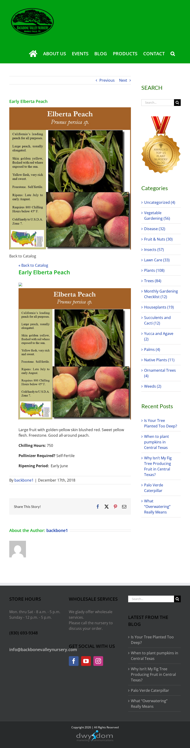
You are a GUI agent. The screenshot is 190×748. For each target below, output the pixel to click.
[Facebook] (74, 661)
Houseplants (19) (159, 307)
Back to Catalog (22, 256)
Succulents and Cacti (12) (157, 320)
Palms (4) (152, 349)
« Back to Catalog (33, 265)
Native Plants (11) (159, 359)
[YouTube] (86, 661)
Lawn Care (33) (157, 260)
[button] (173, 53)
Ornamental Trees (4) (160, 373)
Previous (107, 80)
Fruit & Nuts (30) (158, 239)
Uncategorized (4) (159, 202)
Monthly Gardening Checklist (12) (161, 294)
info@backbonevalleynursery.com (43, 649)
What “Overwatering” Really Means (157, 506)
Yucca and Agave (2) (158, 336)
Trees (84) (152, 280)
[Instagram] (98, 661)
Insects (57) (154, 249)
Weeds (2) (152, 386)
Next (123, 80)
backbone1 (24, 480)
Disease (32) (154, 228)
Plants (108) (154, 270)
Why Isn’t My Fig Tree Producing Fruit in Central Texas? (153, 674)
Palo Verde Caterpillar (150, 690)
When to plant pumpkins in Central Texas (156, 442)
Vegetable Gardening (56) (157, 215)
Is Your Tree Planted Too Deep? (152, 639)
